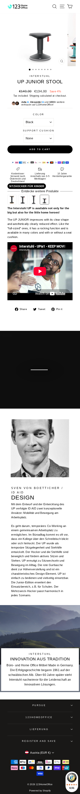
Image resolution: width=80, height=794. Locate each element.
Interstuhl (40, 76)
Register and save (39, 741)
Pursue (39, 705)
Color (38, 114)
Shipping (34, 96)
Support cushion (39, 130)
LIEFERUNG (39, 729)
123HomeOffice (39, 717)
